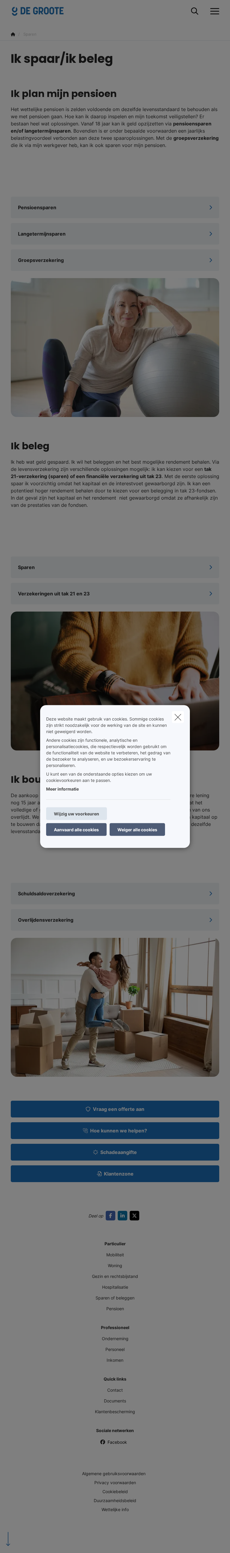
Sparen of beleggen (115, 1297)
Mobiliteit (115, 1254)
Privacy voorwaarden (115, 1482)
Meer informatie (62, 788)
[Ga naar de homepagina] (41, 11)
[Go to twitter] (136, 1216)
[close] (178, 717)
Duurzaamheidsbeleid (115, 1500)
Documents (115, 1400)
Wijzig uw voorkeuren (76, 813)
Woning (115, 1265)
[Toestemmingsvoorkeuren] (23, 1541)
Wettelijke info (115, 1509)
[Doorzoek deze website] (194, 11)
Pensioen (115, 1308)
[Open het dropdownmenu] (213, 11)
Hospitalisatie (115, 1287)
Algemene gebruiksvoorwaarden (114, 1473)
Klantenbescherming (115, 1411)
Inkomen (115, 1360)
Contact (115, 1390)
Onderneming (115, 1338)
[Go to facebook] (112, 1216)
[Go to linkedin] (124, 1216)
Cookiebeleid (115, 1491)
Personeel (115, 1349)
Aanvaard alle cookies (76, 829)
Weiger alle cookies (137, 829)
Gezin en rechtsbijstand (115, 1276)
